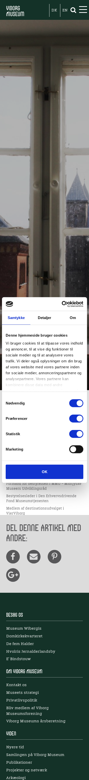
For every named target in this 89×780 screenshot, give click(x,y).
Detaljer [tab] (44, 318)
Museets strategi (22, 693)
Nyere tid (15, 747)
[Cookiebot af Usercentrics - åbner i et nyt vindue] (62, 304)
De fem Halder (20, 644)
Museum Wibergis (24, 629)
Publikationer (19, 763)
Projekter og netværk (26, 770)
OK (44, 472)
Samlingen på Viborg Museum (35, 755)
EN (64, 10)
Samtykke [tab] (16, 318)
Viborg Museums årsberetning (36, 721)
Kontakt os (16, 685)
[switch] (76, 419)
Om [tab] (73, 318)
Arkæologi (16, 778)
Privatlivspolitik (21, 700)
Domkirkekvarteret (24, 636)
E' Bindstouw (18, 659)
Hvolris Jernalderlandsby (30, 652)
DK (54, 10)
